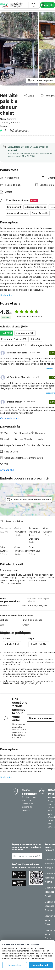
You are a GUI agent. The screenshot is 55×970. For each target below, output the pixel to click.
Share (31, 95)
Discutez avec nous (40, 718)
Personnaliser (14, 965)
